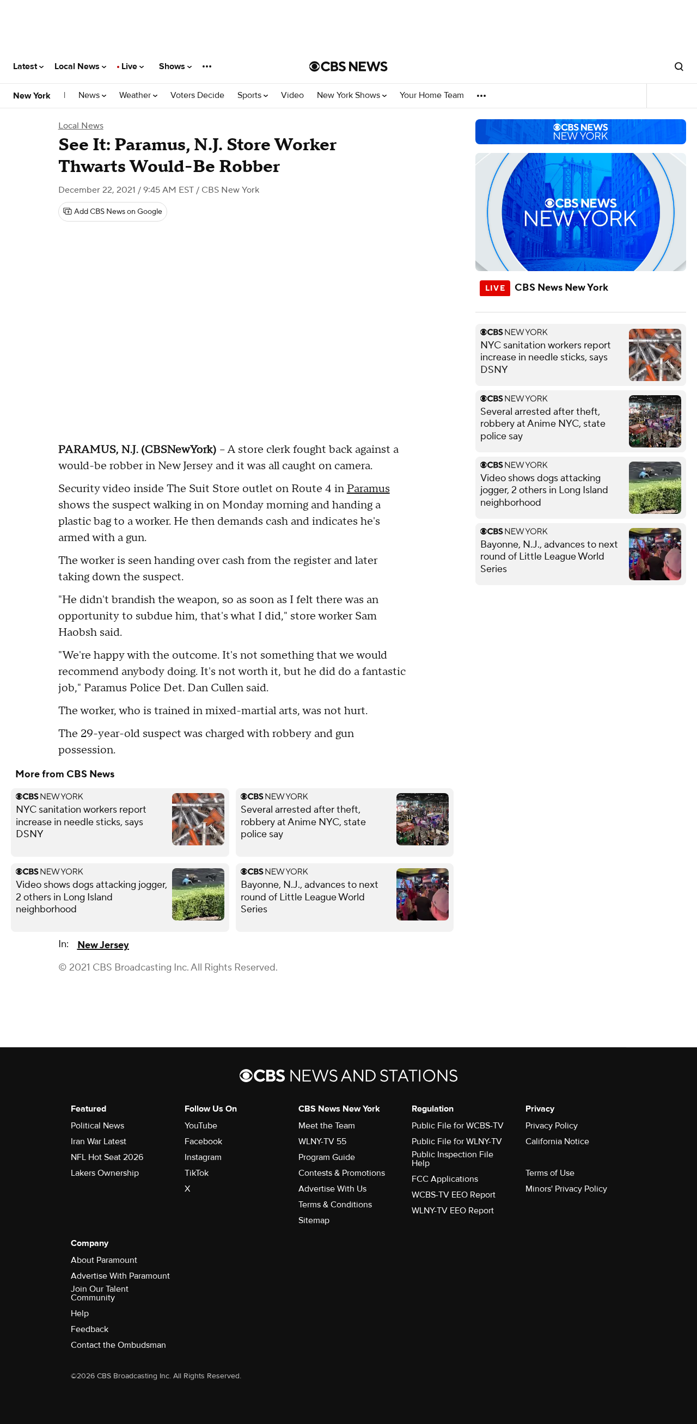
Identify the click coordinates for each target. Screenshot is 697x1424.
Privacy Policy (551, 1125)
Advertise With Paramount (120, 1276)
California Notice (557, 1141)
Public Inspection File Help (452, 1159)
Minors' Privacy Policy (566, 1188)
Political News (97, 1125)
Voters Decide (197, 95)
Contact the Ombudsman (118, 1345)
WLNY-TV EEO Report (453, 1210)
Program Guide (326, 1157)
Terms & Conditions (335, 1204)
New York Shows (349, 95)
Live (130, 66)
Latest (26, 66)
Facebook (203, 1141)
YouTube (201, 1125)
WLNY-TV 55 (322, 1141)
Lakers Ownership (105, 1173)
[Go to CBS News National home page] (348, 66)
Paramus (368, 489)
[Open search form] (679, 66)
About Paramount (104, 1260)
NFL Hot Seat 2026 (107, 1157)
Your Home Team (432, 95)
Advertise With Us (332, 1188)
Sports (250, 95)
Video (292, 95)
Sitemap (313, 1220)
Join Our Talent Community (100, 1293)
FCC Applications (445, 1179)
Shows (173, 66)
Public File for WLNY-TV (457, 1141)
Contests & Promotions (341, 1173)
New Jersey (103, 945)
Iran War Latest (98, 1141)
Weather (136, 95)
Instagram (203, 1157)
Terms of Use (549, 1173)
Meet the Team (326, 1125)
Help (80, 1313)
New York (32, 95)
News (90, 95)
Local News (78, 66)
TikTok (197, 1173)
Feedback (89, 1329)
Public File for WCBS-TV (458, 1125)
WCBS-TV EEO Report (454, 1194)
